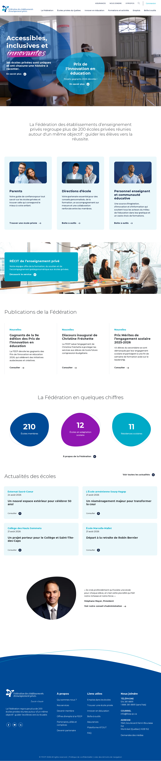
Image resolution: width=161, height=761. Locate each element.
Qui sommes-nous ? (67, 700)
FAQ (89, 733)
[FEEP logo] (25, 695)
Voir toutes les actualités (136, 474)
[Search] (141, 3)
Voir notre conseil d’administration (103, 606)
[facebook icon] (9, 724)
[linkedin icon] (20, 724)
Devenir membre (65, 711)
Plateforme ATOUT (97, 727)
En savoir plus (14, 74)
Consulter (15, 367)
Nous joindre (116, 3)
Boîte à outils (150, 10)
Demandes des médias (132, 735)
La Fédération (47, 10)
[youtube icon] (15, 724)
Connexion (151, 3)
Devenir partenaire (66, 730)
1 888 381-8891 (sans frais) (133, 705)
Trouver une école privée (23, 223)
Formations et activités (118, 10)
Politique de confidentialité (80, 757)
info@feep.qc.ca (129, 714)
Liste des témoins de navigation (108, 757)
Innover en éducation (94, 10)
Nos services (63, 705)
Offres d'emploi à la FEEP (69, 716)
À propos (130, 3)
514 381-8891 (127, 701)
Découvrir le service (21, 274)
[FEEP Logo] (17, 9)
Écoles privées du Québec (69, 10)
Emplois (136, 10)
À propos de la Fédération (77, 456)
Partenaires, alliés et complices (67, 723)
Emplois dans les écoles (99, 700)
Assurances (100, 3)
